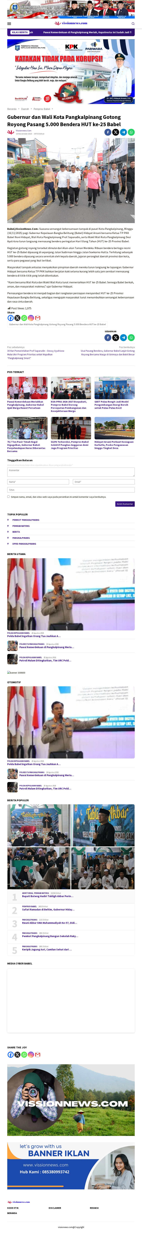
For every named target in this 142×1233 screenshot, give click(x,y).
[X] (17, 318)
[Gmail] (38, 318)
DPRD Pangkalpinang (24, 543)
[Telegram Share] (123, 132)
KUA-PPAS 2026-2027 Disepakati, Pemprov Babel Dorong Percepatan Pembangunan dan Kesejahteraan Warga (69, 406)
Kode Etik (13, 1208)
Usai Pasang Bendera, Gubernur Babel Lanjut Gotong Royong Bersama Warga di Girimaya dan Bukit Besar (108, 351)
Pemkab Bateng (21, 526)
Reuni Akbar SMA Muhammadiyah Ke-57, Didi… (49, 922)
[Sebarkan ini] (107, 132)
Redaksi (94, 1208)
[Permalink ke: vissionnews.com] (10, 132)
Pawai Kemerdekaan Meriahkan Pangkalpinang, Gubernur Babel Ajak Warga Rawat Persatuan (25, 404)
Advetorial (27, 893)
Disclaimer (55, 1208)
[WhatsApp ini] (131, 132)
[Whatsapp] (24, 318)
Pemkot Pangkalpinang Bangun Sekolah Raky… (50, 936)
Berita (16, 531)
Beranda (12, 1213)
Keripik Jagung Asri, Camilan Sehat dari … (47, 949)
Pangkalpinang (21, 537)
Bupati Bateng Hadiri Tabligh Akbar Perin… (47, 896)
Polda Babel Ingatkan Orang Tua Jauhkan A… (34, 636)
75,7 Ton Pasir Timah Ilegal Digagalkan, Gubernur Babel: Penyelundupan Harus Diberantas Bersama (26, 446)
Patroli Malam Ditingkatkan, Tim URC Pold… (45, 660)
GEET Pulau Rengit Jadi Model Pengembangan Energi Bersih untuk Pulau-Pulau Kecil (111, 404)
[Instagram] (31, 318)
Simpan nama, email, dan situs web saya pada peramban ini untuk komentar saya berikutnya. (58, 496)
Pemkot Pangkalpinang (25, 519)
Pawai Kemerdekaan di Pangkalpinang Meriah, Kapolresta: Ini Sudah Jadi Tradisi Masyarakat (54, 32)
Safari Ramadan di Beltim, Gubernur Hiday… (48, 909)
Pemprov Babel (29, 906)
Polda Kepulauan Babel (18, 633)
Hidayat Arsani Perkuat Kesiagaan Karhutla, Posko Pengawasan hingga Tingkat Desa (114, 445)
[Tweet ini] (115, 132)
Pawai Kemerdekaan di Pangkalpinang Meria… (46, 647)
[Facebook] (11, 318)
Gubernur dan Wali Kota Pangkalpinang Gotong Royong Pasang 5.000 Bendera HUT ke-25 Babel (57, 324)
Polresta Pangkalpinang (32, 644)
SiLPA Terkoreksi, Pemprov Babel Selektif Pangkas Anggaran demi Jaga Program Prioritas (70, 445)
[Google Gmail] (38, 1055)
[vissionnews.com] (71, 23)
